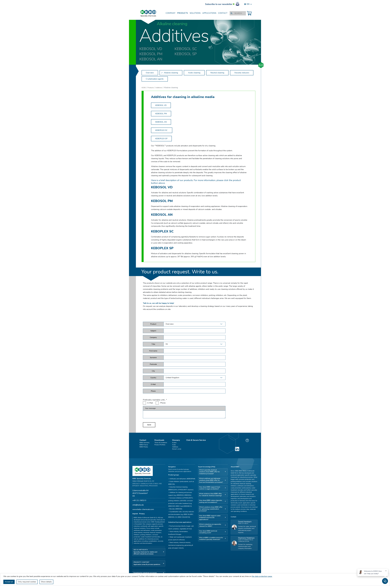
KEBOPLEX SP (161, 138)
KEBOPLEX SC (161, 130)
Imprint (135, 514)
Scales (174, 443)
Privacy (142, 514)
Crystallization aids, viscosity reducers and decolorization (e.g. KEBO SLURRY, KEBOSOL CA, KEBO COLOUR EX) (181, 514)
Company (170, 13)
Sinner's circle (176, 449)
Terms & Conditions (160, 443)
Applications (209, 13)
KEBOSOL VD (161, 105)
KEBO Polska (144, 447)
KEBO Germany (144, 443)
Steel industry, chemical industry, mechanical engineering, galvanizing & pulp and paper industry (180, 545)
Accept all (9, 582)
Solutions (195, 13)
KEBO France (144, 445)
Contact (222, 13)
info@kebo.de (138, 505)
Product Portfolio (159, 445)
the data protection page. (262, 576)
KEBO (144, 87)
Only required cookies (27, 582)
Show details (46, 582)
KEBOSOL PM (161, 113)
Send (149, 425)
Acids (174, 445)
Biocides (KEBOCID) (176, 509)
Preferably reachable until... (155, 400)
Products (182, 13)
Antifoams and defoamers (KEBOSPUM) (182, 479)
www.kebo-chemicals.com (143, 509)
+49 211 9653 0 (139, 500)
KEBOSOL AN (161, 122)
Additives (158, 87)
